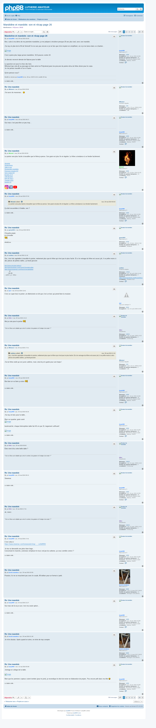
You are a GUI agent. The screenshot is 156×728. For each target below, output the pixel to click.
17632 (128, 272)
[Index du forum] (14, 8)
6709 (127, 241)
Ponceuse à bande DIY (11, 171)
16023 (128, 334)
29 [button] (139, 32)
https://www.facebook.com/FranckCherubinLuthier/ (134, 277)
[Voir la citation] (22, 202)
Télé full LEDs (9, 176)
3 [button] (129, 32)
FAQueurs (16, 27)
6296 (127, 171)
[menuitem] (17, 15)
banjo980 (122, 50)
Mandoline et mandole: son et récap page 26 (27, 24)
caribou (121, 268)
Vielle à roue (8, 167)
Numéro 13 (8, 182)
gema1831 (122, 237)
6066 (127, 589)
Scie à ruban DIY (10, 173)
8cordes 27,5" (9, 175)
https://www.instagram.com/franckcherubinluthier (19, 269)
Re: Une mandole (12, 87)
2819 (127, 307)
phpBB (68, 710)
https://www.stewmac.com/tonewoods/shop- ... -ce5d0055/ (25, 544)
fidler (120, 330)
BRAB (21, 27)
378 (127, 106)
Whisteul (121, 101)
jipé (120, 303)
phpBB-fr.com (77, 713)
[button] (120, 31)
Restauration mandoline (12, 169)
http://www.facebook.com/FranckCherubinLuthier (19, 267)
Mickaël (121, 167)
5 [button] (134, 32)
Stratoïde (7, 163)
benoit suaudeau (124, 585)
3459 (127, 54)
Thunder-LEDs (9, 180)
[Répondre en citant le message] (114, 36)
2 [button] (126, 32)
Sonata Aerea (9, 165)
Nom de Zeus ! (9, 178)
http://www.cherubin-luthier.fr (13, 265)
